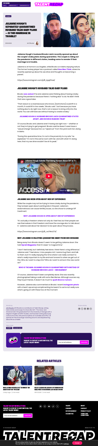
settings (66, 444)
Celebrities (70, 414)
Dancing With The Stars (25, 5)
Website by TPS (90, 428)
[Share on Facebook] (79, 309)
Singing (68, 408)
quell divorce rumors (62, 280)
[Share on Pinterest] (85, 309)
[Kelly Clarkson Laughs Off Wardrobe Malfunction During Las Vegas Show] (49, 375)
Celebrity (8, 16)
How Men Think (64, 69)
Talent (68, 405)
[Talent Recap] (49, 4)
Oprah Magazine (28, 245)
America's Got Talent (13, 5)
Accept (77, 443)
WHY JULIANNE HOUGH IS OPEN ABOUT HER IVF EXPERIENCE (49, 216)
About (83, 405)
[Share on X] (82, 309)
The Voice (5, 5)
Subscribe (84, 342)
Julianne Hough (18, 328)
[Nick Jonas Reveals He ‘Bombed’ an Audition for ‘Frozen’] (17, 375)
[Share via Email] (91, 309)
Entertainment (71, 411)
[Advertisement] (48, 150)
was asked (28, 94)
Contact (84, 408)
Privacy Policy (86, 411)
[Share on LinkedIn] (88, 309)
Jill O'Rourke (10, 308)
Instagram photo (71, 284)
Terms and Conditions (85, 414)
